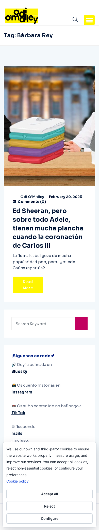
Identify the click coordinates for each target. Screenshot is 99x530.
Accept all (49, 494)
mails (16, 433)
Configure (49, 518)
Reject (49, 506)
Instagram (21, 392)
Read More (28, 284)
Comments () (31, 202)
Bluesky (19, 371)
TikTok (18, 412)
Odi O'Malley (32, 196)
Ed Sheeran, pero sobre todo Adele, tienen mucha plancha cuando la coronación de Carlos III (48, 228)
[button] (89, 20)
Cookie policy (17, 481)
